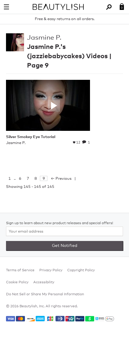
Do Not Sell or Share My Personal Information (45, 294)
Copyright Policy (81, 270)
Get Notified (64, 246)
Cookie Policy (17, 282)
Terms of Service (20, 270)
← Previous (61, 179)
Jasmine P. (44, 38)
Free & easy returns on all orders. (64, 19)
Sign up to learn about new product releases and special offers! (59, 223)
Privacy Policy (50, 270)
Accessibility (43, 282)
